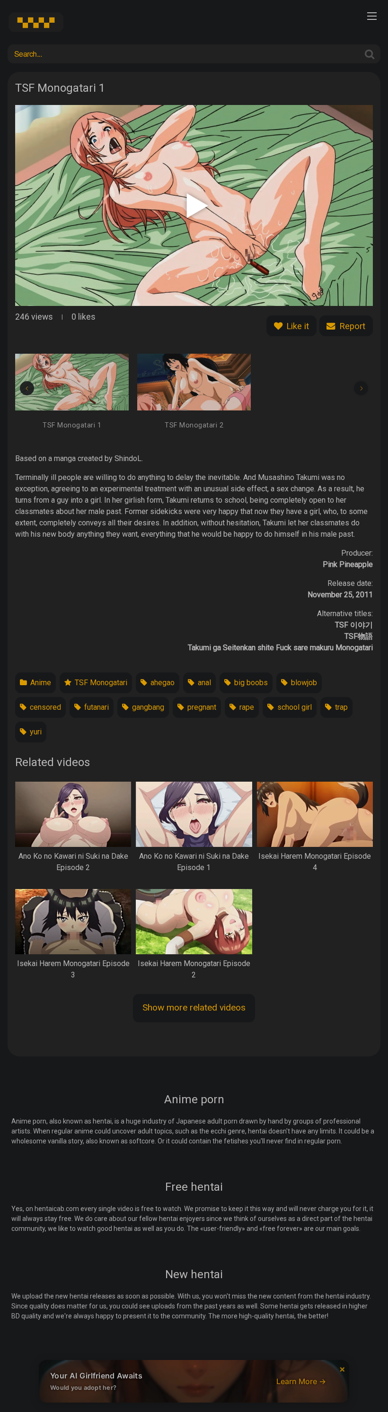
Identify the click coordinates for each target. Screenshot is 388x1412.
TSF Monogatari (100, 682)
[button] (27, 388)
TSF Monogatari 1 (72, 425)
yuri (35, 731)
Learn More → (301, 1381)
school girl (293, 707)
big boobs (250, 682)
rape (246, 707)
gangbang (147, 707)
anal (203, 682)
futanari (95, 707)
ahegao (162, 682)
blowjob (303, 682)
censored (44, 707)
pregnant (200, 707)
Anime (39, 682)
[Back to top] (361, 1381)
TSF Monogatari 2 (194, 425)
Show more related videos (194, 1007)
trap (340, 707)
